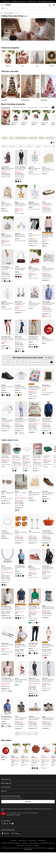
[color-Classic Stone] (9, 348)
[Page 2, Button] (39, 733)
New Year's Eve (49, 137)
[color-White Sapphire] (7, 585)
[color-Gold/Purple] (2, 503)
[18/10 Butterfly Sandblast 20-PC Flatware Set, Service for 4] (7, 409)
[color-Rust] (32, 768)
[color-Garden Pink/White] (2, 691)
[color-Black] (16, 181)
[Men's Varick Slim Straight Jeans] (35, 633)
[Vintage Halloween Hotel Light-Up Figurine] (48, 706)
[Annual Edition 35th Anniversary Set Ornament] (21, 224)
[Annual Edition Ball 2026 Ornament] (7, 292)
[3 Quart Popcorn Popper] (16, 449)
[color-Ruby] (5, 585)
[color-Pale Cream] (5, 726)
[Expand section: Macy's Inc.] (28, 791)
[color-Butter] (46, 246)
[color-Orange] (43, 545)
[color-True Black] (18, 618)
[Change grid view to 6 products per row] (54, 142)
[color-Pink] (46, 316)
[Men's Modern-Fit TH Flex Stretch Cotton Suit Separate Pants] (21, 409)
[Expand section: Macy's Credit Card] (28, 783)
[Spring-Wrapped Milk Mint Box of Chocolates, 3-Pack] (35, 375)
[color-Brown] (37, 768)
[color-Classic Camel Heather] (7, 726)
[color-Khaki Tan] (5, 348)
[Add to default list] (19, 111)
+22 (39, 622)
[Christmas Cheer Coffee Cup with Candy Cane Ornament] (25, 115)
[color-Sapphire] (2, 585)
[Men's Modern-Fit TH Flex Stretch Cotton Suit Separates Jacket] (48, 292)
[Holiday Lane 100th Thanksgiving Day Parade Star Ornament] (21, 192)
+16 (25, 618)
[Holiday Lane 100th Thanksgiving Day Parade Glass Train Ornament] (35, 257)
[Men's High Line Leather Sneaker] (7, 375)
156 (36, 733)
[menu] (2, 5)
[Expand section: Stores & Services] (28, 787)
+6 (38, 346)
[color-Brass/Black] (18, 277)
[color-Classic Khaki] (12, 691)
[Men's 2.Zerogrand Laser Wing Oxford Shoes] (48, 481)
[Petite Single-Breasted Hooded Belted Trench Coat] (48, 556)
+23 (11, 617)
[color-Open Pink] (36, 471)
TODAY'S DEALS (5, 1)
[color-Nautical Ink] (7, 348)
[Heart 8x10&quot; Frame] (48, 375)
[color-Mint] (13, 471)
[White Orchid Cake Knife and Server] (7, 633)
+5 (11, 281)
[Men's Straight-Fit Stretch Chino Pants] (35, 327)
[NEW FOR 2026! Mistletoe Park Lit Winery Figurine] (48, 157)
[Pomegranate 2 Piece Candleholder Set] (21, 292)
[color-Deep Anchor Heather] (21, 618)
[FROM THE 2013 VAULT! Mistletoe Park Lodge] (35, 481)
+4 (25, 351)
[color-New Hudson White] (32, 653)
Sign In (50, 5)
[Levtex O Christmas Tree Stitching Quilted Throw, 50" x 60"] (48, 449)
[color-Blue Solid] (37, 696)
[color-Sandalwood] (34, 623)
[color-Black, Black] (46, 501)
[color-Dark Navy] (16, 351)
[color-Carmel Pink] (2, 348)
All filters (50, 357)
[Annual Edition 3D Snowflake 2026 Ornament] (35, 157)
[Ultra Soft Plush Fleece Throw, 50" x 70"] (37, 449)
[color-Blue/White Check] (16, 576)
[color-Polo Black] (18, 576)
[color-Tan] (50, 316)
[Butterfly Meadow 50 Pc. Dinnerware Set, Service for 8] (48, 257)
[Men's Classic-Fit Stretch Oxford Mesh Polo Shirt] (7, 668)
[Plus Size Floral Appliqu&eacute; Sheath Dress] (48, 633)
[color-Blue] (43, 316)
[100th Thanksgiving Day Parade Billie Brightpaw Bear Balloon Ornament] (48, 327)
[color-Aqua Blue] (26, 471)
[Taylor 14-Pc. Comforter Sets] (21, 481)
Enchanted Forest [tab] (32, 107)
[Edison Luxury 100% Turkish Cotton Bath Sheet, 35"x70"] (27, 449)
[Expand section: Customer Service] (28, 779)
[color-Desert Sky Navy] (37, 623)
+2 (38, 695)
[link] (15, 123)
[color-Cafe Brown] (9, 726)
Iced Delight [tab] (15, 107)
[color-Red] (15, 471)
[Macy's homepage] (2, 13)
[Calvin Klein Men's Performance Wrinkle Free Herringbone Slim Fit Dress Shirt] (48, 409)
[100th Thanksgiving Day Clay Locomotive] (35, 556)
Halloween (4, 137)
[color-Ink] (34, 347)
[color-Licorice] (18, 395)
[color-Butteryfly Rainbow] (34, 471)
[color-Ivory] (46, 545)
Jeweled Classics (25, 99)
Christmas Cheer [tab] (5, 107)
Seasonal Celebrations (8, 12)
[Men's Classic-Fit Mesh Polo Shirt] (21, 633)
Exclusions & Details (10, 814)
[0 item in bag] (54, 5)
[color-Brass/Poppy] (21, 277)
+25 (25, 655)
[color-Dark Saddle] (9, 395)
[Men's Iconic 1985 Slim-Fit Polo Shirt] (35, 596)
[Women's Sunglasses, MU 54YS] (7, 481)
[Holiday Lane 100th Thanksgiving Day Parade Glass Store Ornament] (7, 224)
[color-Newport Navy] (23, 576)
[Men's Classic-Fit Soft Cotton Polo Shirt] (7, 706)
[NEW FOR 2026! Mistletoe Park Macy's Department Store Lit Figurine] (7, 192)
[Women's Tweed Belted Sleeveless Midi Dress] (48, 668)
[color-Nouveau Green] (30, 623)
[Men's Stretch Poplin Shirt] (21, 556)
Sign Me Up (28, 801)
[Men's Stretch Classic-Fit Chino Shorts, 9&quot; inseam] (7, 327)
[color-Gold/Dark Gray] (5, 503)
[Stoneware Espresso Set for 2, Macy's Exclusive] (45, 749)
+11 (25, 575)
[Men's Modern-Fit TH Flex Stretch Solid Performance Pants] (7, 257)
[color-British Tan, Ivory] (43, 501)
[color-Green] (35, 768)
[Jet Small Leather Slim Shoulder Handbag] (21, 257)
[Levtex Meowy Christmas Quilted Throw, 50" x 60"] (6, 449)
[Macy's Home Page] (7, 5)
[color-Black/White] (7, 395)
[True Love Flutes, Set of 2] (35, 521)
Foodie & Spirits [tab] (43, 107)
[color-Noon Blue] (23, 618)
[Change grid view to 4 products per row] (51, 143)
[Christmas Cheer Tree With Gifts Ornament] (45, 115)
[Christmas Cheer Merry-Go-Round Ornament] (15, 115)
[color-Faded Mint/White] (5, 618)
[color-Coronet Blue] (21, 181)
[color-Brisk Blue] (32, 623)
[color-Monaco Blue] (18, 181)
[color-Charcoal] (9, 281)
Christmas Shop (33, 137)
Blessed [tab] (23, 107)
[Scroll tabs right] (53, 107)
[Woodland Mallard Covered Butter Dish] (48, 192)
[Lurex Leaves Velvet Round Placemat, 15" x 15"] (35, 749)
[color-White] (2, 281)
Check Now (17, 814)
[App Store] (5, 833)
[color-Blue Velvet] (43, 433)
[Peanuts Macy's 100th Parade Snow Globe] (35, 292)
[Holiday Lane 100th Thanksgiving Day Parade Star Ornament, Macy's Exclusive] (25, 749)
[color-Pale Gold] (9, 503)
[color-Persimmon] (21, 395)
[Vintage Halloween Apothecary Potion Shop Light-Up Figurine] (48, 596)
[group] (28, 29)
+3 (52, 433)
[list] (28, 31)
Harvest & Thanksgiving (21, 137)
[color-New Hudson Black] (34, 653)
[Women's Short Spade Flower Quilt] (48, 224)
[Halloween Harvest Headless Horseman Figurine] (7, 157)
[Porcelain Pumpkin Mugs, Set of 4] (21, 521)
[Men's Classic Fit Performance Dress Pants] (21, 327)
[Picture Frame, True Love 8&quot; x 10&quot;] (35, 224)
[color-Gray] (18, 351)
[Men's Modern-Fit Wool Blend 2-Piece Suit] (21, 157)
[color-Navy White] (9, 618)
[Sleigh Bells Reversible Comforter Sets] (35, 409)
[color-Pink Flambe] (46, 657)
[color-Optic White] (5, 395)
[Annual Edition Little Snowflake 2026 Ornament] (35, 192)
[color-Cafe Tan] (21, 656)
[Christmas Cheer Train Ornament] (35, 115)
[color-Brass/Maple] (16, 277)
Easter (11, 137)
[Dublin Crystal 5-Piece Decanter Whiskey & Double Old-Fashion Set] (35, 706)
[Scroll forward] (51, 362)
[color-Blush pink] (43, 246)
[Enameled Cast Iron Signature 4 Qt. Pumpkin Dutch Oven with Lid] (21, 375)
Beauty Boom (44, 99)
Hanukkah (41, 137)
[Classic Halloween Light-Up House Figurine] (21, 706)
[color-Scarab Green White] (7, 618)
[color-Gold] (18, 510)
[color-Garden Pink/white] (7, 691)
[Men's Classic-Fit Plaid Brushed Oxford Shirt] (7, 596)
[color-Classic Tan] (30, 347)
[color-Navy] (16, 618)
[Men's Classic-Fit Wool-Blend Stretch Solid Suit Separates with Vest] (35, 668)
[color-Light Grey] (7, 281)
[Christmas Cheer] (5, 117)
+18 (28, 470)
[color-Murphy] (30, 653)
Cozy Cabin (4, 99)
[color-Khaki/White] (9, 691)
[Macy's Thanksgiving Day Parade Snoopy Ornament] (21, 668)
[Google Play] (17, 833)
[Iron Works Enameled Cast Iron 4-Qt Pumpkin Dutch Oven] (48, 521)
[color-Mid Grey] (34, 696)
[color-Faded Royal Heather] (2, 726)
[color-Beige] (32, 347)
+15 (11, 726)
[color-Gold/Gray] (7, 503)
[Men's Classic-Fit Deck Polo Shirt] (21, 596)
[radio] (16, 181)
